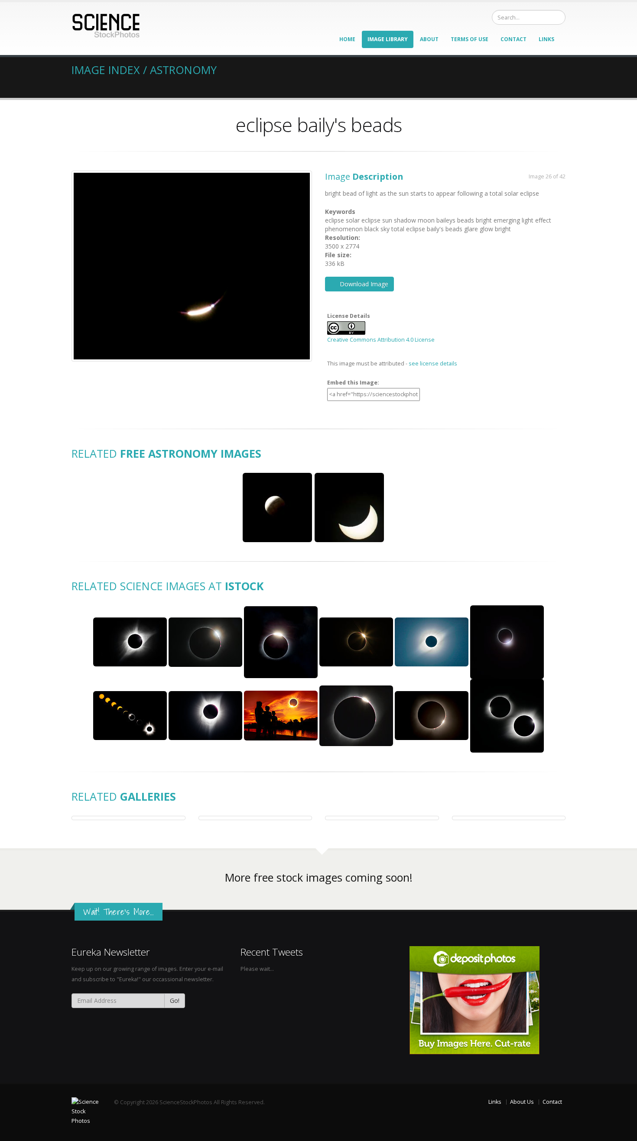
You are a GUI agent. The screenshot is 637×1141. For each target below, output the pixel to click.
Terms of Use (469, 39)
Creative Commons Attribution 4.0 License (381, 339)
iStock (244, 586)
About (429, 39)
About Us (522, 1101)
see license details (433, 363)
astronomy (183, 69)
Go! (174, 1000)
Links (546, 39)
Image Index (106, 69)
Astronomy (183, 453)
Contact (513, 39)
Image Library (387, 39)
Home (347, 39)
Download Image (364, 284)
